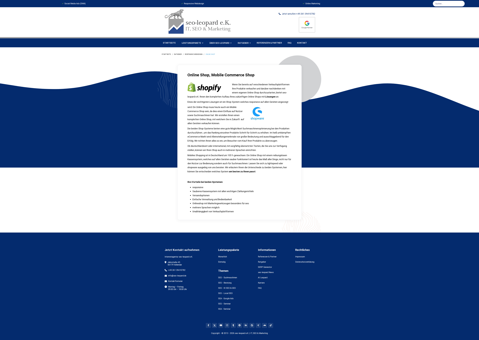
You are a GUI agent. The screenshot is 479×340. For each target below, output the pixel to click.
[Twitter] (214, 325)
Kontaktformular (175, 281)
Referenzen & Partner (267, 256)
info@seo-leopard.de (177, 276)
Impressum (300, 256)
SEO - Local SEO (225, 293)
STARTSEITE (166, 54)
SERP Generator (265, 267)
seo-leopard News (266, 272)
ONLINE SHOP (210, 54)
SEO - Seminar (224, 304)
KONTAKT (302, 43)
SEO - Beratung (225, 283)
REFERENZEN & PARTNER (269, 43)
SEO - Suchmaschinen (227, 277)
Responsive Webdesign (193, 54)
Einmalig (222, 262)
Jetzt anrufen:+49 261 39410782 (297, 13)
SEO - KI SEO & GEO (227, 288)
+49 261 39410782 (176, 270)
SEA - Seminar (224, 309)
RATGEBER (243, 43)
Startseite (169, 43)
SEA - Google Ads (226, 298)
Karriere (261, 283)
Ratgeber (178, 54)
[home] (198, 22)
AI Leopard (262, 277)
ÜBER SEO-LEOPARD (219, 43)
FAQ (289, 43)
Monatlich (222, 256)
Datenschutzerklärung (304, 262)
